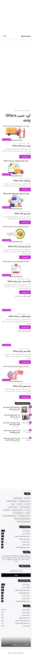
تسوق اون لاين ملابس (12, 506)
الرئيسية (28, 110)
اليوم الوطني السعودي (11, 501)
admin (28, 143)
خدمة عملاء (27, 509)
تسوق (13, 504)
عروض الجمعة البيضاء (24, 539)
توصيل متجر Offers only (21, 146)
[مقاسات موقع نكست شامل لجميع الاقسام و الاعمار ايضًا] (26, 425)
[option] (16, 639)
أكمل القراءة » (25, 156)
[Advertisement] (16, 16)
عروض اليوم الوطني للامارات (22, 547)
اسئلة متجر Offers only (22, 351)
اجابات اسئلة (27, 498)
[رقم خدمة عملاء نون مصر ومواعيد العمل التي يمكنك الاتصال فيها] (26, 440)
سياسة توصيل (6, 509)
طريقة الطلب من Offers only (20, 316)
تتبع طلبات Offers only (22, 181)
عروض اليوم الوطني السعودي (9, 515)
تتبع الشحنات (19, 504)
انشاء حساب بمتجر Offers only (19, 281)
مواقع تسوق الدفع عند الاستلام (23, 521)
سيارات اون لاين (26, 541)
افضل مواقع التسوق (18, 498)
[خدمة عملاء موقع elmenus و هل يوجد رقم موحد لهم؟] (26, 417)
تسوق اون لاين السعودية (25, 506)
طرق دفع (28, 512)
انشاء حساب (27, 504)
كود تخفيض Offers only (22, 386)
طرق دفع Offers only (22, 214)
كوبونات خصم (26, 533)
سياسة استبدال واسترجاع (17, 509)
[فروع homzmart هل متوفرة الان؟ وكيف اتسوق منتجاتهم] (26, 409)
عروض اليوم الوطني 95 (18, 512)
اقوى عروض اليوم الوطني (24, 501)
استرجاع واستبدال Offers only (19, 246)
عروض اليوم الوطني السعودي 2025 (22, 518)
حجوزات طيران (26, 544)
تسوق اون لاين (26, 530)
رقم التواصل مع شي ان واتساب (21, 645)
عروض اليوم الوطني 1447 (24, 515)
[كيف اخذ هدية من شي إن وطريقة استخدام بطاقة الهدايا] (26, 432)
